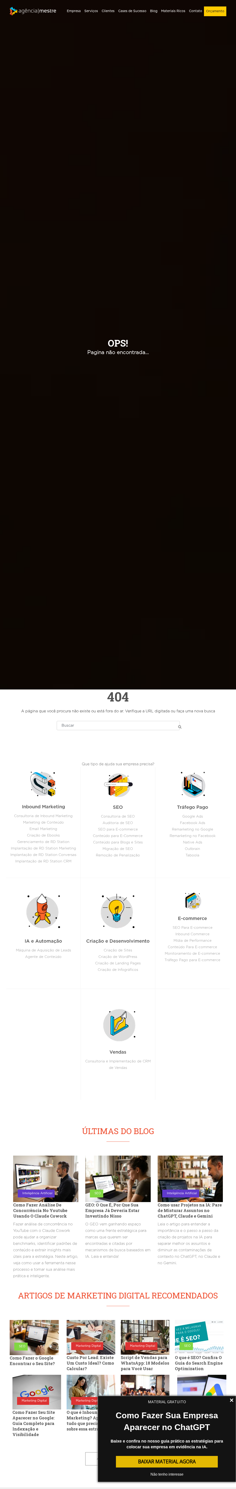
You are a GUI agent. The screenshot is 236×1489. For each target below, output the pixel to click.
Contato (195, 11)
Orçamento (215, 11)
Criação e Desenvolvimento (118, 941)
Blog (153, 11)
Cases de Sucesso (132, 11)
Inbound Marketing (43, 807)
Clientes (108, 11)
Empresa (74, 11)
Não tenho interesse (166, 1474)
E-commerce (192, 918)
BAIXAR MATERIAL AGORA (167, 1461)
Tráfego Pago (192, 807)
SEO (118, 807)
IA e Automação (43, 941)
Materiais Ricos (173, 11)
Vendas (117, 1052)
